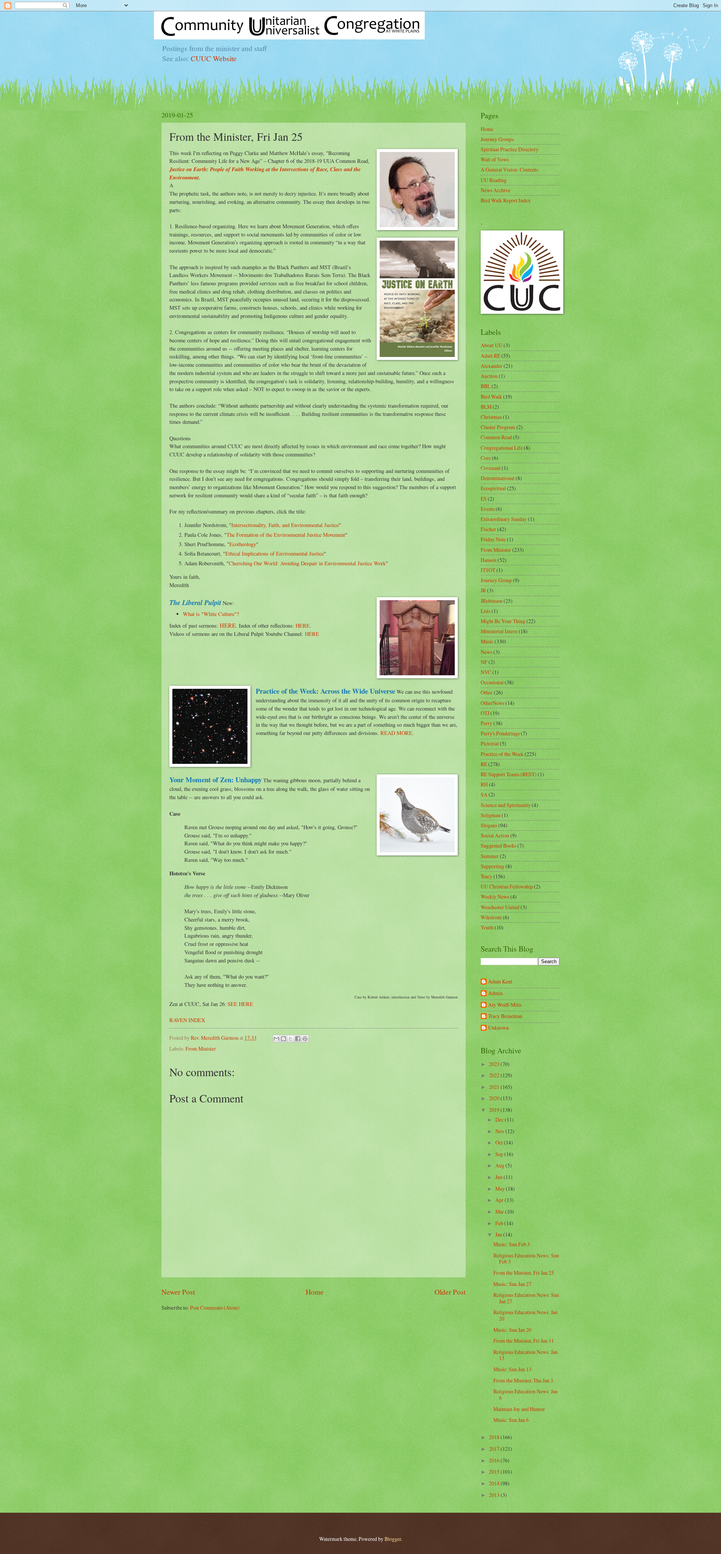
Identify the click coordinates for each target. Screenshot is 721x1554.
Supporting (492, 866)
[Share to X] (290, 1038)
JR (483, 590)
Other (487, 692)
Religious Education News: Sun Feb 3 (526, 1258)
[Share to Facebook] (298, 1038)
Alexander (491, 365)
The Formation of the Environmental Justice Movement (285, 534)
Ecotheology (242, 544)
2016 (495, 1460)
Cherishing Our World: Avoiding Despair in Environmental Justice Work (307, 563)
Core (486, 457)
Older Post (450, 1292)
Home (315, 1292)
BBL (485, 386)
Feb (499, 1223)
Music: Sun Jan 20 (512, 1329)
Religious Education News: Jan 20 (525, 1315)
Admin (495, 993)
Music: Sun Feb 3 (511, 1244)
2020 (495, 1098)
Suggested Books (498, 845)
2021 (495, 1086)
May (500, 1188)
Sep (499, 1154)
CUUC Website (214, 58)
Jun (499, 1177)
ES (484, 498)
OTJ (485, 713)
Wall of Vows (495, 159)
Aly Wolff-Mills (505, 1005)
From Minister (201, 1048)
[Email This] (276, 1038)
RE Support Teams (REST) (509, 774)
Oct (499, 1142)
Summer (490, 856)
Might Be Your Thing (503, 621)
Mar (500, 1211)
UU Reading (494, 180)
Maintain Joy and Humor (519, 1408)
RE (484, 764)
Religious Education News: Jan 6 (525, 1394)
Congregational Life (502, 447)
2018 (495, 1437)
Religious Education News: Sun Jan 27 (526, 1298)
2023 (495, 1064)
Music (487, 641)
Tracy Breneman (505, 1016)
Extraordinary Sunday (504, 519)
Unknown (498, 1028)
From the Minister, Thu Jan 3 (523, 1380)
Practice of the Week (502, 753)
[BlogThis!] (283, 1038)
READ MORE (396, 732)
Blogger (393, 1538)
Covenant (491, 467)
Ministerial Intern (499, 631)
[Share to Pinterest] (305, 1038)
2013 (495, 1494)
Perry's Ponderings (500, 733)
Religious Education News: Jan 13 (525, 1355)
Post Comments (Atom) (215, 1307)
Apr (500, 1199)
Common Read (496, 437)
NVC (486, 672)
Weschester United (500, 907)
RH (484, 784)
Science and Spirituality (506, 805)
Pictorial (490, 743)
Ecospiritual (493, 488)
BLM (486, 406)
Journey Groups (497, 139)
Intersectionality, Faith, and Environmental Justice (285, 525)
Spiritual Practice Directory (509, 149)
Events (488, 508)
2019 (495, 1109)
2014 (495, 1483)
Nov (500, 1131)
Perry (486, 723)
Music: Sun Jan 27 (512, 1283)
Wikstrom (491, 917)
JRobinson (491, 600)
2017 (495, 1448)
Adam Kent (500, 982)
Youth (487, 927)
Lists (485, 610)
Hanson (488, 559)
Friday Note (493, 539)
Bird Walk (491, 396)
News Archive (495, 190)
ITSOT (488, 570)
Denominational (497, 478)
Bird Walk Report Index (506, 200)
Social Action (495, 835)
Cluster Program (498, 427)
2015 (495, 1471)
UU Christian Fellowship (507, 886)
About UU (491, 345)
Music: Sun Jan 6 (511, 1419)
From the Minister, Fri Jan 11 (523, 1340)
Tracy (486, 876)
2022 (495, 1075)
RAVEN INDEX (187, 1020)
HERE (228, 625)
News (486, 651)
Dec (500, 1119)
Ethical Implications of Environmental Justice (274, 553)
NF (484, 662)
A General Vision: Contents (509, 169)
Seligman (491, 815)
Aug (500, 1165)
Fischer (488, 529)
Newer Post (178, 1292)
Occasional (492, 682)
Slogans (489, 825)
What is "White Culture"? (211, 613)
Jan (499, 1234)
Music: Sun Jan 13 (512, 1369)
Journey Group (496, 580)
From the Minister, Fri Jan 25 (523, 1272)
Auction (489, 375)
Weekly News (495, 896)
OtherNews (492, 702)
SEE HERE (240, 1003)
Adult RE (490, 355)
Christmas (491, 416)
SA (484, 794)
